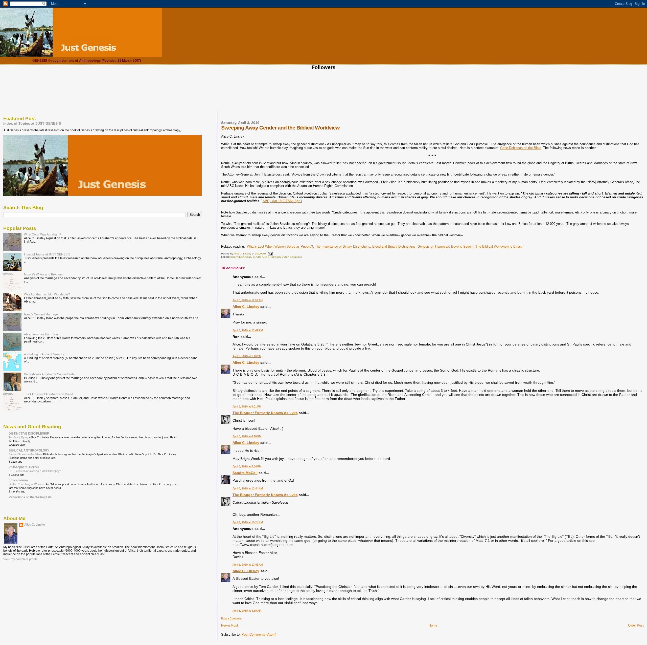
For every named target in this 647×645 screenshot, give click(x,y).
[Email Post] (270, 253)
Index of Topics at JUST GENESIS (32, 123)
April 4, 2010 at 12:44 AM (248, 488)
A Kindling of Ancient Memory (44, 354)
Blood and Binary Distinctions (393, 246)
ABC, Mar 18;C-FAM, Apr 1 (282, 201)
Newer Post (229, 625)
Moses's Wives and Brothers (43, 274)
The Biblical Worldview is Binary (499, 246)
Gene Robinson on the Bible (520, 148)
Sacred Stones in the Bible (25, 454)
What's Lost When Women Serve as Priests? (280, 246)
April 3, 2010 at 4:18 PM (247, 436)
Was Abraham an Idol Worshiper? (47, 294)
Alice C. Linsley (246, 307)
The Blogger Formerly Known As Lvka (265, 413)
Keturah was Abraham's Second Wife (49, 374)
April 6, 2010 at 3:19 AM (247, 610)
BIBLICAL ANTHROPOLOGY (29, 450)
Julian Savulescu (292, 256)
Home (433, 625)
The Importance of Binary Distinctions (342, 246)
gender (257, 256)
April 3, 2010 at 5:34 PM (247, 466)
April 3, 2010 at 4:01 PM (247, 406)
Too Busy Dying (19, 437)
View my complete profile (20, 559)
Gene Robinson (271, 256)
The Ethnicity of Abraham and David (48, 394)
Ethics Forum (18, 480)
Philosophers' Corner (24, 467)
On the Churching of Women (26, 484)
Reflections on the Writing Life (30, 497)
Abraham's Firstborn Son (41, 334)
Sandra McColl (245, 473)
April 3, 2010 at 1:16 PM (247, 356)
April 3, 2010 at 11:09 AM (248, 300)
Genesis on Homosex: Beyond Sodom (446, 246)
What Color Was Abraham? (42, 234)
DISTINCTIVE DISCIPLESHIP (29, 433)
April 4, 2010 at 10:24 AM (248, 522)
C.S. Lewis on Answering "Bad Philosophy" (35, 470)
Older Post (636, 625)
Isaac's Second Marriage (41, 314)
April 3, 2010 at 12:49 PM (248, 330)
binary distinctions (240, 256)
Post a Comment (231, 618)
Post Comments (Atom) (259, 634)
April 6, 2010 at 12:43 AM (248, 564)
